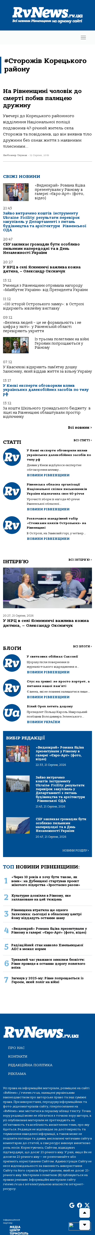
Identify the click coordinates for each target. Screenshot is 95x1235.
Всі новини (80, 427)
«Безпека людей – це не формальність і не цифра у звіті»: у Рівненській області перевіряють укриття (42, 327)
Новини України (43, 722)
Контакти (17, 1056)
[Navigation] (83, 37)
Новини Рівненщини (48, 475)
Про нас (16, 1048)
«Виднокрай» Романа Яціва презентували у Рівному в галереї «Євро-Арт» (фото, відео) (60, 191)
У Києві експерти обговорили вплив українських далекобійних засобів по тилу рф (46, 390)
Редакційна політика (30, 1065)
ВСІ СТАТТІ (82, 440)
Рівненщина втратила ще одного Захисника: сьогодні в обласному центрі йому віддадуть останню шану (46, 914)
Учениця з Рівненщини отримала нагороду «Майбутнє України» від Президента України (45, 287)
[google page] (71, 1206)
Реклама (17, 1074)
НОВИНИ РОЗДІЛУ (76, 850)
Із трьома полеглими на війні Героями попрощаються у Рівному (62, 343)
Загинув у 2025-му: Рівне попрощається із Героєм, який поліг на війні (47, 980)
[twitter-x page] (87, 1206)
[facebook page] (79, 1206)
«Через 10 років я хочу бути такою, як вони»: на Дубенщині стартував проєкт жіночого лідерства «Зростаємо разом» (45, 881)
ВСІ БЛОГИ (82, 646)
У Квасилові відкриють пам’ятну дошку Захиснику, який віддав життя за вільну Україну (47, 369)
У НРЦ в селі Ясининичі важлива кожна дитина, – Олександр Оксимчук (42, 269)
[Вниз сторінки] (84, 1225)
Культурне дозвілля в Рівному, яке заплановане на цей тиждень (41, 897)
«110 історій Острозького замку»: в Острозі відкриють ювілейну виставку (43, 306)
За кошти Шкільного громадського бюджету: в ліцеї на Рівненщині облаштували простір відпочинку (47, 412)
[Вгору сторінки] (84, 1213)
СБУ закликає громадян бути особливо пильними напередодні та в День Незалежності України (41, 248)
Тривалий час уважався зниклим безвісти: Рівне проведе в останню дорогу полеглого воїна (48, 963)
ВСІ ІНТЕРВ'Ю (80, 559)
